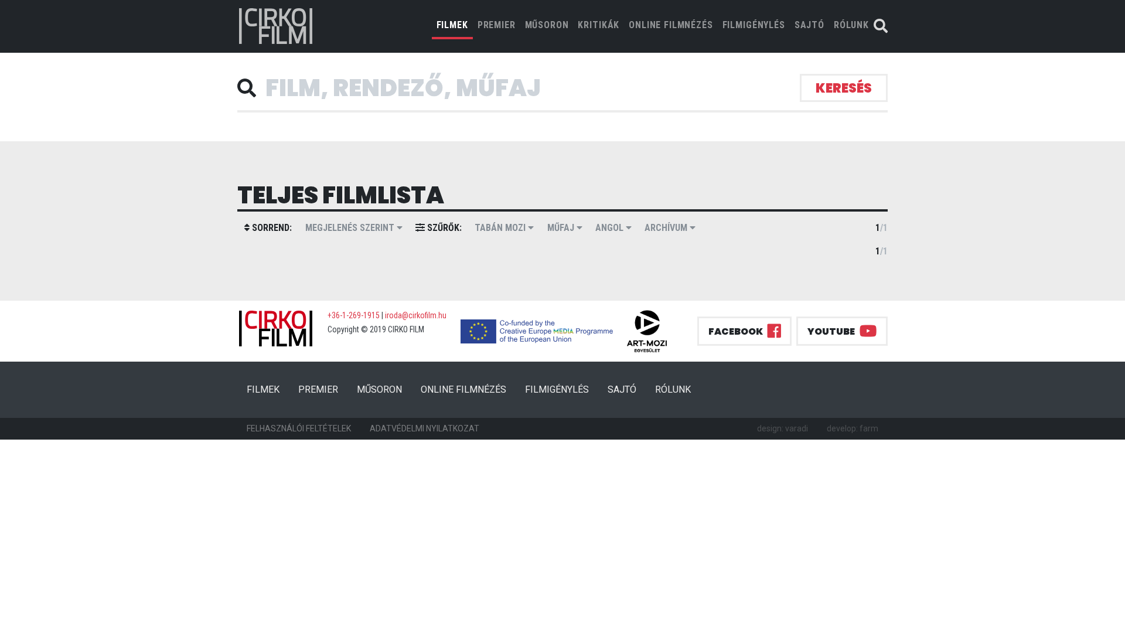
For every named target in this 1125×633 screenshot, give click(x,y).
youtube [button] (831, 331)
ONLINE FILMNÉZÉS (670, 24)
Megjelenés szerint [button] (351, 227)
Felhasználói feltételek (299, 428)
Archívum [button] (667, 227)
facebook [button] (735, 331)
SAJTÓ (809, 24)
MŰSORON (547, 24)
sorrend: (271, 227)
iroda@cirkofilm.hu (415, 315)
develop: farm (852, 428)
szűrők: (443, 227)
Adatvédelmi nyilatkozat (424, 428)
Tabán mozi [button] (501, 227)
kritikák (598, 24)
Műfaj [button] (562, 227)
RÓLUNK (851, 24)
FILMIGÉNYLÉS (753, 24)
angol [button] (610, 227)
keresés (844, 88)
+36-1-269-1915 (354, 315)
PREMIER (497, 24)
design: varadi (782, 428)
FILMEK (455, 24)
